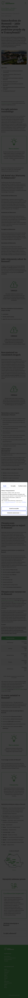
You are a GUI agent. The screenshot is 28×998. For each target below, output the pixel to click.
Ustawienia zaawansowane (13, 512)
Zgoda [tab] (4, 486)
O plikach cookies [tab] (22, 486)
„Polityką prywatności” (10, 502)
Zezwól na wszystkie (14, 508)
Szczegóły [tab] (13, 486)
